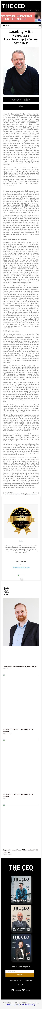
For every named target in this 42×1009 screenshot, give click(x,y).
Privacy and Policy (28, 1005)
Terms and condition (14, 1005)
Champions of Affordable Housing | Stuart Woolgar (20, 666)
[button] (39, 25)
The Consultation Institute (21, 567)
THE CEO (13, 6)
